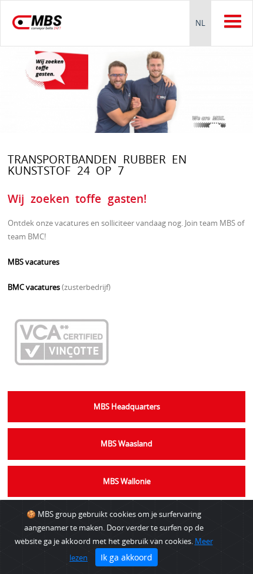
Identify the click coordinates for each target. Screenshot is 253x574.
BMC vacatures (34, 287)
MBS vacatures (33, 261)
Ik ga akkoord (126, 557)
